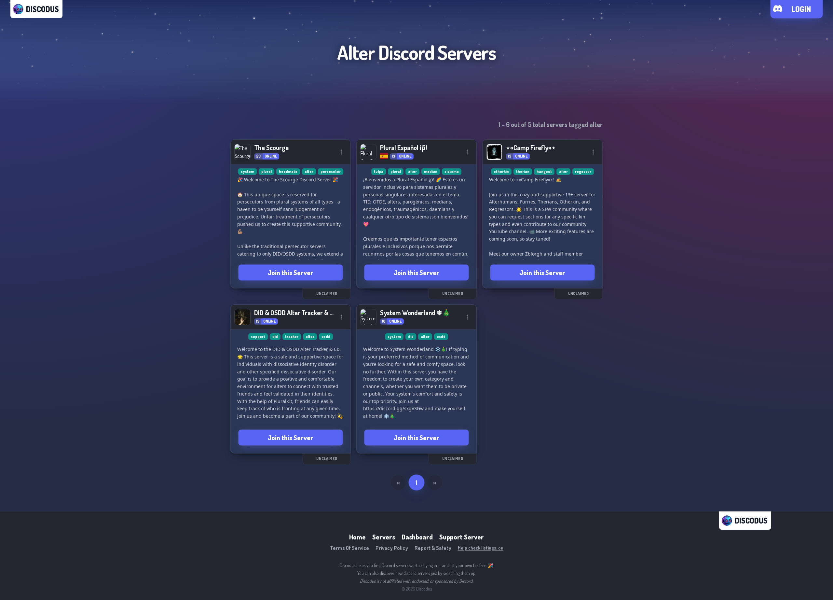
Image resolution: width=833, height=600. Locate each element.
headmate (288, 171)
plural (266, 171)
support (258, 336)
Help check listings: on (480, 548)
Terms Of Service (349, 548)
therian (522, 171)
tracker (291, 336)
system (247, 171)
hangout (544, 171)
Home (357, 537)
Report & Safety (433, 548)
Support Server (461, 537)
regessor (583, 171)
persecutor (331, 171)
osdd (325, 336)
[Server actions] (341, 152)
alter (309, 171)
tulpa (378, 171)
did (275, 336)
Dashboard (417, 537)
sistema (451, 171)
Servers (383, 537)
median (430, 171)
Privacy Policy (392, 548)
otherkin (501, 171)
